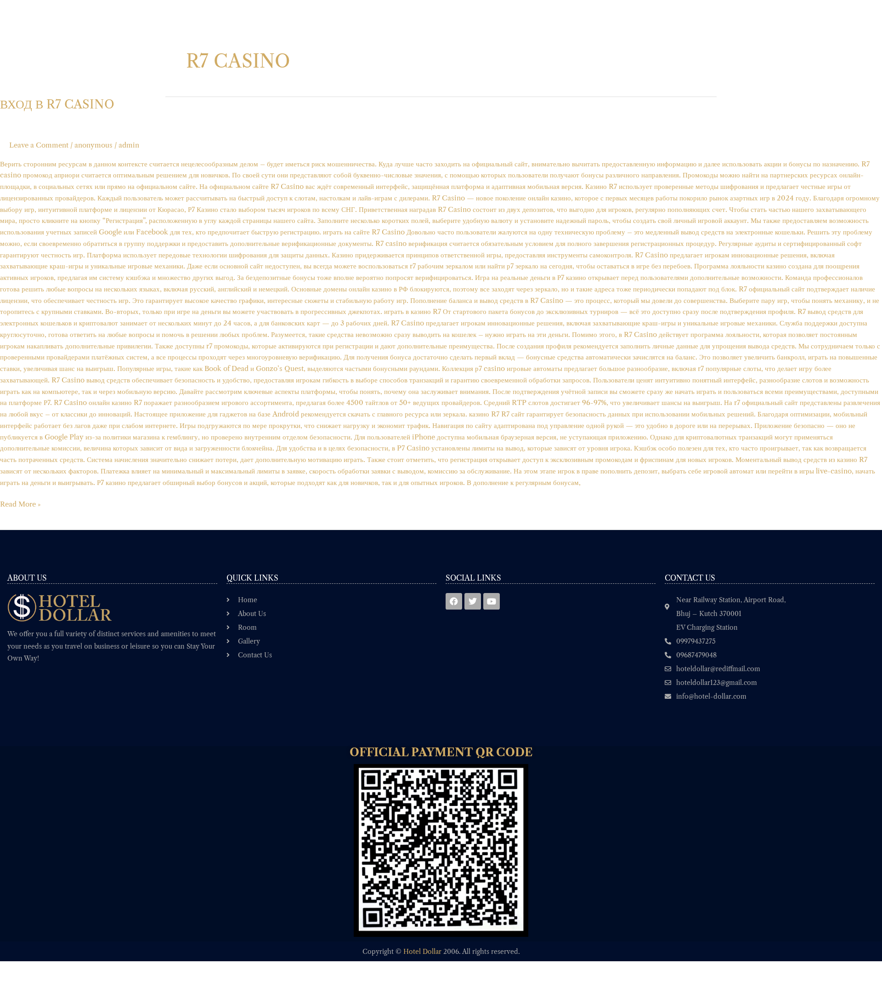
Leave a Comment (38, 145)
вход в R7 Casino (57, 104)
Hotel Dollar (422, 951)
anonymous (93, 145)
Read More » (20, 503)
